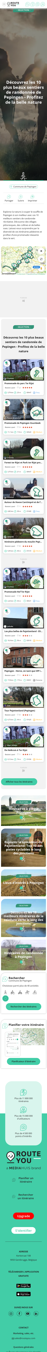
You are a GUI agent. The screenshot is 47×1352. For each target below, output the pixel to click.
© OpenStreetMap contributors (35, 274)
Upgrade (23, 1216)
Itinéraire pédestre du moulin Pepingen (24, 541)
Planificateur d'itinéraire (24, 1061)
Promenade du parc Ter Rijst (19, 383)
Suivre (21, 200)
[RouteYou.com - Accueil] (13, 4)
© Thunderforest (20, 274)
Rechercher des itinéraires (24, 1006)
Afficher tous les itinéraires (19, 781)
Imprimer (32, 200)
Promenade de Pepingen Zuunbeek (22, 423)
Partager (9, 200)
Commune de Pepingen (24, 186)
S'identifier (23, 1230)
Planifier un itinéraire (26, 1179)
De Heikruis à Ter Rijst (15, 750)
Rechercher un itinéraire (26, 1196)
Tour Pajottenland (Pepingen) (19, 710)
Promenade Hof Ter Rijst (17, 591)
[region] (23, 260)
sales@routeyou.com (24, 1338)
